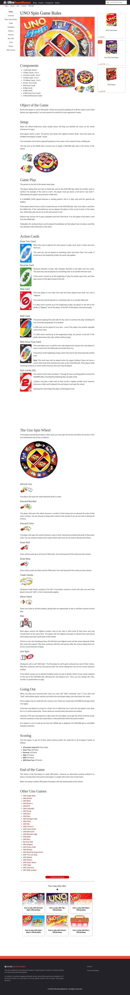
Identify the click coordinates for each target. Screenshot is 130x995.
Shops (57, 3)
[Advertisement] (57, 410)
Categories (49, 3)
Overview (11, 16)
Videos (11, 46)
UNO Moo (26, 839)
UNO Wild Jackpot (30, 870)
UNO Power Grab (29, 847)
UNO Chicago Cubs (30, 819)
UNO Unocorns (28, 868)
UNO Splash (27, 857)
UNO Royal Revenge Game (33, 852)
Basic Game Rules (11, 19)
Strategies (11, 27)
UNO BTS (26, 806)
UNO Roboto (27, 850)
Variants (11, 35)
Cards (11, 23)
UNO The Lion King (30, 855)
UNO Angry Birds (29, 796)
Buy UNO (11, 38)
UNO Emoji (27, 811)
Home (6, 6)
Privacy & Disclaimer (93, 970)
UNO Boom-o (28, 803)
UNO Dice (26, 816)
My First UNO (28, 842)
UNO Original (28, 844)
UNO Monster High (30, 834)
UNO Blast (27, 801)
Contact (89, 966)
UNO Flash (27, 821)
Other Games (10, 50)
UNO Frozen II (28, 827)
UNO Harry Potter (29, 829)
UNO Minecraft (28, 832)
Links (11, 42)
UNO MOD (27, 837)
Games (41, 3)
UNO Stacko (27, 860)
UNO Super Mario (29, 862)
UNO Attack (27, 798)
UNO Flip (26, 824)
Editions (11, 31)
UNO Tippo (27, 865)
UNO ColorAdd (28, 809)
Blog (35, 3)
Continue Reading (57, 877)
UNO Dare (26, 814)
